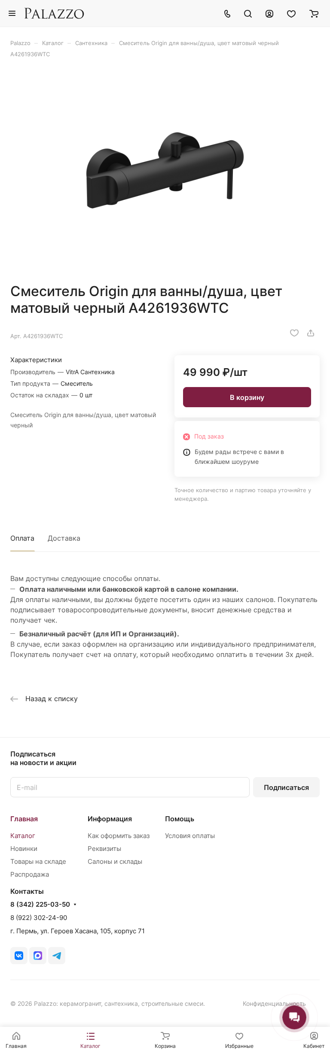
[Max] (37, 955)
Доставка (64, 538)
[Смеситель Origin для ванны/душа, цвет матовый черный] (165, 170)
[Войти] (269, 13)
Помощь (179, 818)
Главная (24, 818)
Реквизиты (104, 848)
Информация (110, 818)
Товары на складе (38, 861)
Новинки (23, 848)
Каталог (22, 836)
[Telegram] (56, 955)
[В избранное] (294, 333)
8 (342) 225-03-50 (40, 904)
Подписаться (286, 787)
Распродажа (29, 874)
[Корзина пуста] (313, 13)
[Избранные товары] (291, 13)
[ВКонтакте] (19, 955)
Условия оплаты (190, 836)
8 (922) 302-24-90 (38, 918)
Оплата (22, 538)
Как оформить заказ (119, 836)
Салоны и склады (115, 861)
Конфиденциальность (274, 1003)
